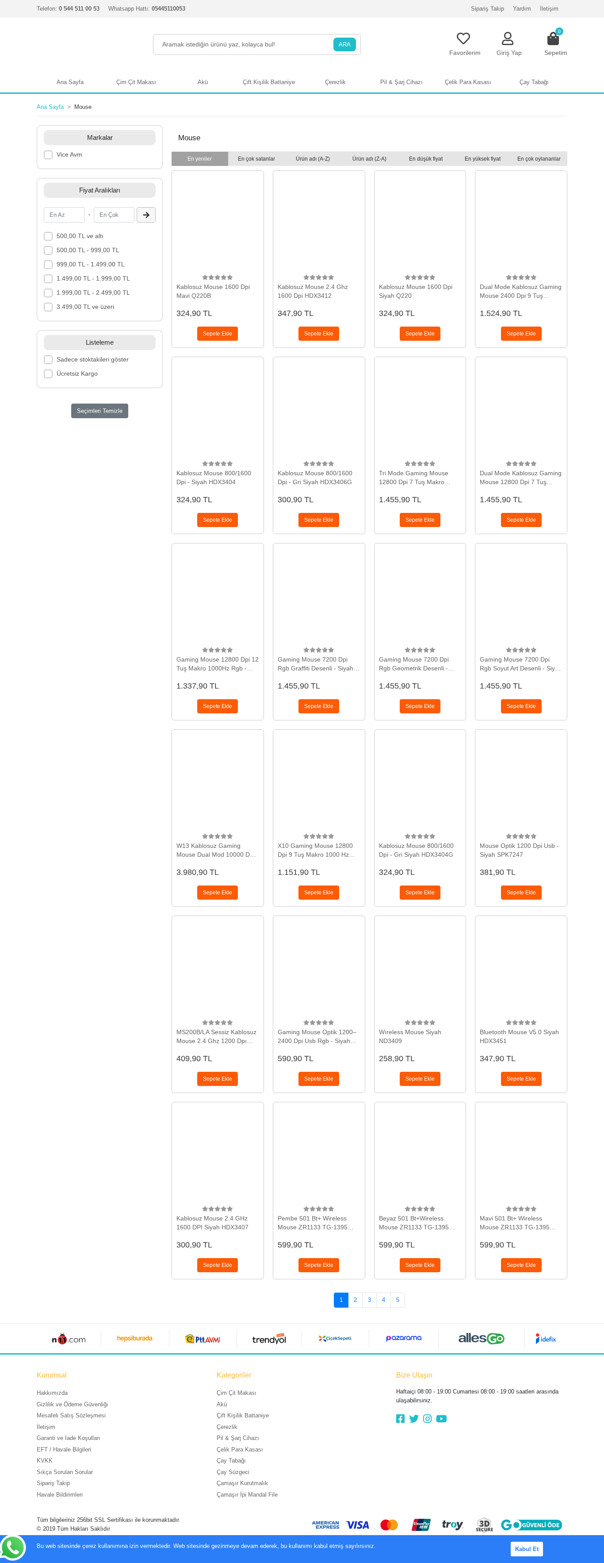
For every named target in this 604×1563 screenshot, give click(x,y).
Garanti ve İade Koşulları (68, 1438)
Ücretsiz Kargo (77, 373)
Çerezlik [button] (335, 82)
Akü (222, 1404)
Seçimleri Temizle (99, 411)
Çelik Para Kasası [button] (468, 82)
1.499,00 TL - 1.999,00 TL (93, 278)
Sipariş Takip (487, 8)
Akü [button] (203, 82)
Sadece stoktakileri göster (93, 359)
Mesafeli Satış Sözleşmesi (71, 1415)
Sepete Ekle (217, 334)
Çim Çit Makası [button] (136, 82)
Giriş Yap (509, 52)
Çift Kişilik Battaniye (243, 1415)
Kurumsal (52, 1375)
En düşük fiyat (426, 159)
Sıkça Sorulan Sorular (65, 1472)
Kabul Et (527, 1549)
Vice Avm (69, 154)
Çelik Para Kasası (240, 1449)
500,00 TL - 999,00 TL (88, 250)
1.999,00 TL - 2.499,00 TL (93, 292)
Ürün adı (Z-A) (369, 159)
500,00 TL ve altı (80, 235)
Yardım (522, 8)
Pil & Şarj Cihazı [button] (401, 82)
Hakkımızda (52, 1393)
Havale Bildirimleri (60, 1494)
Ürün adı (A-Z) (313, 159)
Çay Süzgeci (233, 1472)
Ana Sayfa (70, 82)
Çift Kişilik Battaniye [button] (269, 82)
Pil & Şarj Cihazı (238, 1438)
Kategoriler (234, 1375)
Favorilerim (465, 52)
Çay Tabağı (231, 1460)
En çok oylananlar (539, 159)
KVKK (45, 1460)
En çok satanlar (256, 159)
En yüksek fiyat (483, 159)
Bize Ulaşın (414, 1375)
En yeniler (199, 159)
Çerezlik (227, 1427)
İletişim (549, 8)
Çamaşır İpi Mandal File (247, 1494)
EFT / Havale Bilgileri (64, 1449)
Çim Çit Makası (236, 1393)
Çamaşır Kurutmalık (242, 1483)
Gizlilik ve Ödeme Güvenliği (72, 1404)
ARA (345, 44)
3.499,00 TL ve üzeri (85, 306)
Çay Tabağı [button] (534, 82)
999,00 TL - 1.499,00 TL (91, 264)
